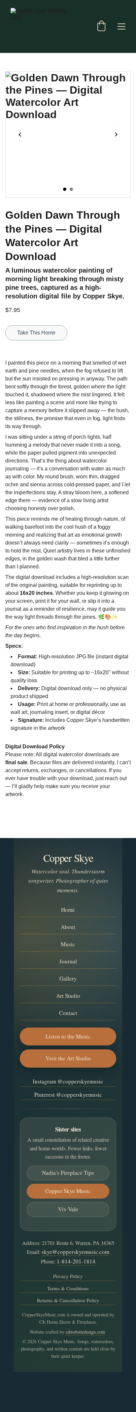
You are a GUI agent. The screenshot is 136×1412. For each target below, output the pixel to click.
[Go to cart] (101, 26)
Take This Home (36, 332)
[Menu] (121, 26)
